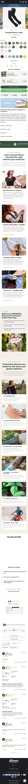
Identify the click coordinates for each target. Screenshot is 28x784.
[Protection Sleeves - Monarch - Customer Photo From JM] (21, 617)
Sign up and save (14, 772)
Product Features (6, 125)
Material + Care (5, 129)
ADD (25, 74)
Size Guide (13, 60)
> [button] (18, 752)
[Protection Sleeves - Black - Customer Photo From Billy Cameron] (11, 617)
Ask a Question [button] (14, 639)
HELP (13, 765)
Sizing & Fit (3, 132)
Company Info (13, 769)
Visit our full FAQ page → (14, 591)
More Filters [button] (14, 647)
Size (14, 63)
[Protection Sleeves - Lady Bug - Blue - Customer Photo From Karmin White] (7, 621)
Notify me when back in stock (14, 91)
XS (7, 65)
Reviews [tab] (4, 643)
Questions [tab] (14, 643)
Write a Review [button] (14, 635)
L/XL (16, 65)
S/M (11, 65)
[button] (23, 662)
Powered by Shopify (14, 782)
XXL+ (20, 65)
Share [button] (5, 662)
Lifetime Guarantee (6, 136)
